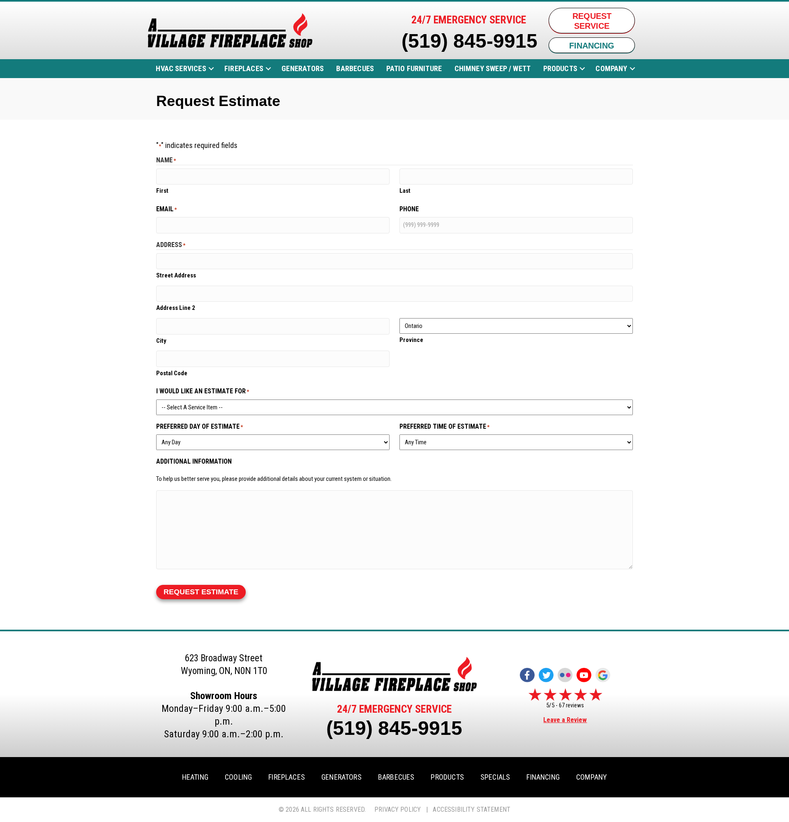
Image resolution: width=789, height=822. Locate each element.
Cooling (238, 777)
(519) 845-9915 (469, 41)
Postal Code (171, 373)
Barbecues (355, 68)
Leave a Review (565, 720)
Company (611, 68)
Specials (495, 777)
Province (411, 340)
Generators (302, 68)
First (162, 190)
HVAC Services (181, 68)
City (161, 340)
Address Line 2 (175, 308)
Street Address (176, 275)
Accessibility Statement (471, 809)
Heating (195, 777)
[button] (211, 68)
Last (405, 190)
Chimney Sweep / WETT (492, 68)
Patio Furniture (414, 68)
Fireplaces (243, 68)
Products (560, 68)
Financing (543, 777)
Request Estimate (201, 592)
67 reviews (571, 705)
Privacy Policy (397, 809)
